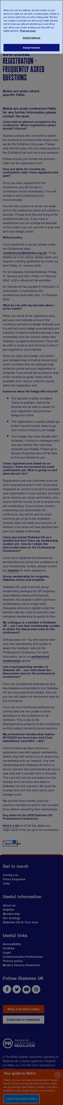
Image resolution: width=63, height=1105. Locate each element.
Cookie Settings (31, 37)
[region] (31, 27)
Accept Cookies (31, 47)
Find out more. (28, 30)
